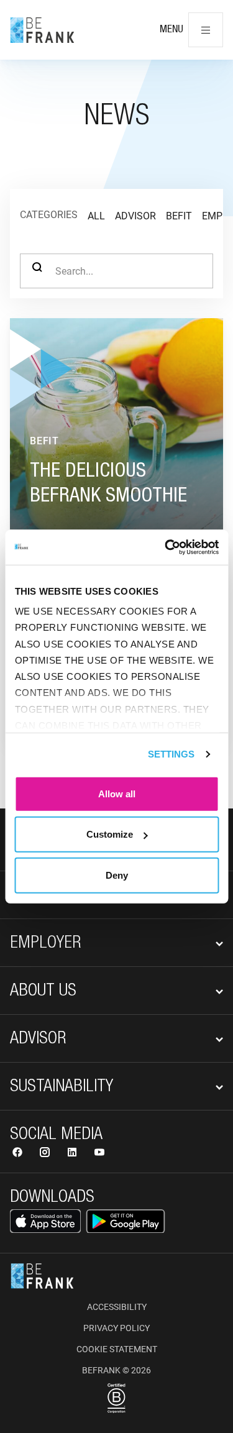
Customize (109, 834)
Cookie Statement (116, 1349)
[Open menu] (205, 29)
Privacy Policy (116, 1328)
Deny (117, 874)
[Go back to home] (42, 30)
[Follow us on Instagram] (46, 1154)
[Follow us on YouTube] (99, 1154)
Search (37, 271)
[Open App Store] (45, 1221)
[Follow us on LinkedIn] (73, 1154)
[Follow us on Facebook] (18, 1154)
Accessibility (117, 1307)
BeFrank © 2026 (116, 1370)
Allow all (116, 793)
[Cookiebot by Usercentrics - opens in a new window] (166, 547)
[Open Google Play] (125, 1221)
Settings (171, 754)
